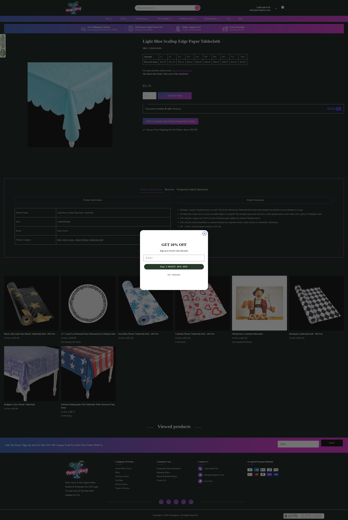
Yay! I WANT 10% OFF (174, 267)
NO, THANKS (174, 275)
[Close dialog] (205, 234)
